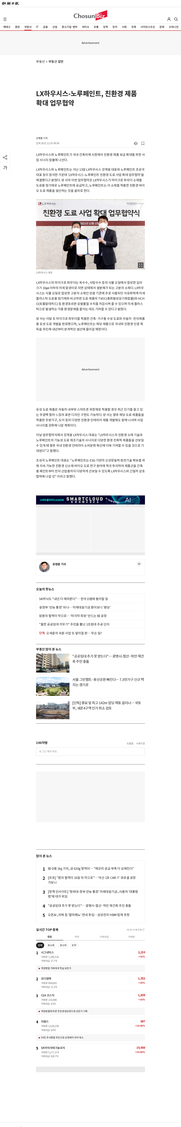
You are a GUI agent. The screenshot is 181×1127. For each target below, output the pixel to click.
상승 (49, 936)
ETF (74, 945)
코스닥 (63, 945)
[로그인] (169, 19)
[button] (5, 19)
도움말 (130, 743)
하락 (77, 936)
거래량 (131, 936)
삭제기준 (140, 743)
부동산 (40, 62)
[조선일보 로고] (10, 3)
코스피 (51, 945)
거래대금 (104, 936)
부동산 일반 (56, 62)
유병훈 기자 (42, 138)
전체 (40, 945)
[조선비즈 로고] (90, 15)
